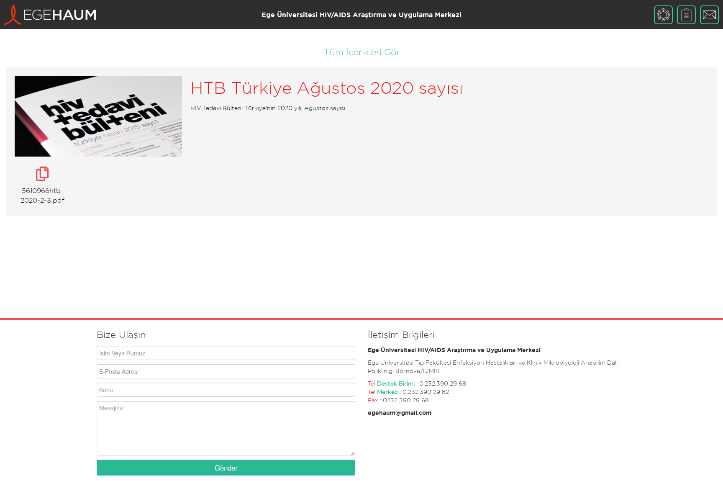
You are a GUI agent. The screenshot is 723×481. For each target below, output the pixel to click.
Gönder (226, 467)
